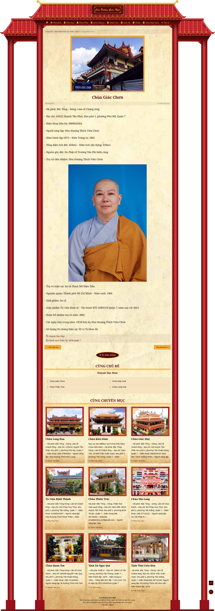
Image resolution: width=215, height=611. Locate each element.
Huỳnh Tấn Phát (57, 336)
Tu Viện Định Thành (58, 499)
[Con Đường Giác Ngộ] (47, 22)
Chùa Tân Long (140, 499)
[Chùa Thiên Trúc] (107, 481)
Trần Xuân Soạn (96, 461)
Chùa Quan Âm (55, 565)
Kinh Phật (83, 22)
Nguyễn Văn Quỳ (53, 587)
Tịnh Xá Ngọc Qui (99, 565)
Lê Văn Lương (95, 587)
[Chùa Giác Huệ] (150, 421)
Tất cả (166, 22)
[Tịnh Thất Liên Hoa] (150, 548)
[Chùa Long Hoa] (65, 421)
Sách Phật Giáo (152, 22)
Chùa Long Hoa (119, 387)
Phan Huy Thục (53, 521)
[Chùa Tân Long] (150, 481)
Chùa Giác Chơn (57, 381)
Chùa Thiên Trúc (57, 387)
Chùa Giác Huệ (119, 381)
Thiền (137, 22)
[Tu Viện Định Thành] (65, 481)
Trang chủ (49, 31)
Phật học (70, 22)
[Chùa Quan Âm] (65, 548)
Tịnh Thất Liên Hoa (143, 565)
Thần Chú (114, 22)
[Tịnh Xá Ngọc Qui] (107, 548)
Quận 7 (77, 31)
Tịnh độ (126, 22)
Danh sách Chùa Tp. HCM (63, 31)
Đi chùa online (109, 355)
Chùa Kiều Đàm (98, 439)
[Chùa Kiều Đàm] (107, 421)
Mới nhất (57, 22)
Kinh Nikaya (99, 22)
